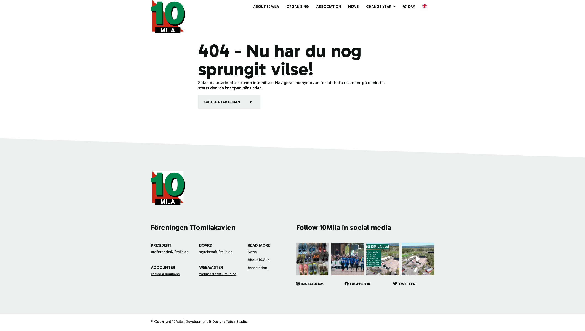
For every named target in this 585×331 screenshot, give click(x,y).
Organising (297, 6)
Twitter (406, 283)
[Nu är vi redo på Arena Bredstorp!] (418, 259)
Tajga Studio (236, 321)
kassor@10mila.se (165, 274)
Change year (378, 6)
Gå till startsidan (222, 102)
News (353, 6)
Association (328, 6)
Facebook (360, 283)
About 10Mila (266, 6)
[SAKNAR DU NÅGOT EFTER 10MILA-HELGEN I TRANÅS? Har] (312, 259)
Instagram (312, 283)
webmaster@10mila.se (217, 274)
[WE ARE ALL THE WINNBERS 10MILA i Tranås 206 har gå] (347, 259)
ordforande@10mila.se (170, 252)
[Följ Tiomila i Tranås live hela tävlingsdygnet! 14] (382, 259)
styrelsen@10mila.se (215, 252)
